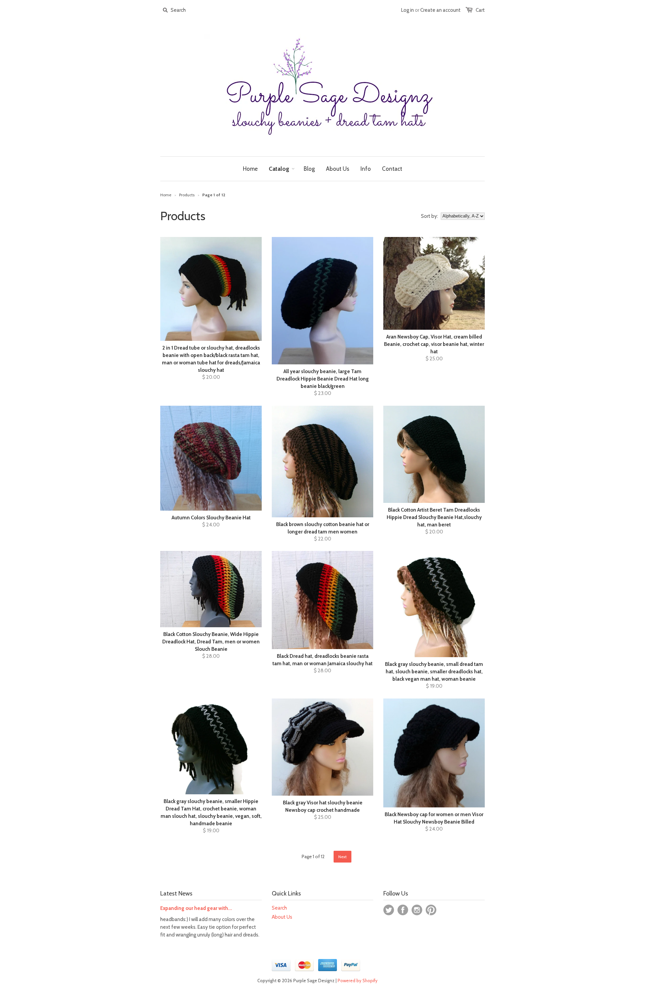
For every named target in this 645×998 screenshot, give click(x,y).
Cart (480, 10)
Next (342, 856)
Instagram (417, 910)
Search (279, 908)
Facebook (402, 910)
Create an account (440, 10)
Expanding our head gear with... (196, 908)
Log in (407, 10)
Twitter (388, 910)
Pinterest (431, 910)
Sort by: (429, 216)
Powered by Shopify (358, 980)
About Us (282, 917)
